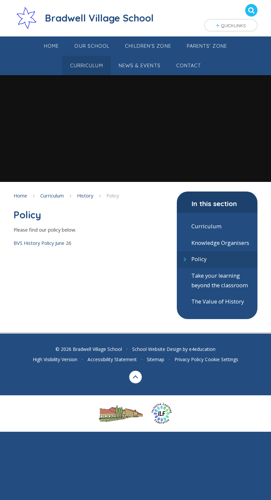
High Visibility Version (55, 359)
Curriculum (52, 195)
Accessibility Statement (112, 359)
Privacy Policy (189, 359)
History (85, 195)
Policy (112, 195)
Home (20, 195)
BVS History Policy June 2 (41, 243)
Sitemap (155, 359)
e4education (202, 349)
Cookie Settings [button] (221, 359)
